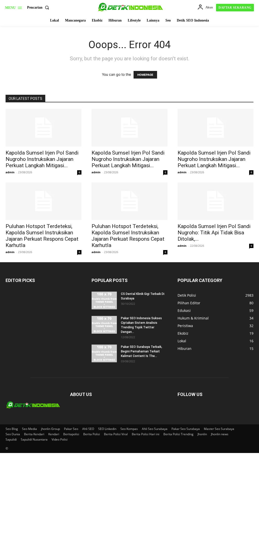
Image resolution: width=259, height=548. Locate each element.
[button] (39, 7)
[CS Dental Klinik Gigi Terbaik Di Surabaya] (104, 300)
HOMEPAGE (145, 75)
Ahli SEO (88, 429)
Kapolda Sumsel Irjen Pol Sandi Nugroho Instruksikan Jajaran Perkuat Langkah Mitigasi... (42, 159)
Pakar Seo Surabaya (185, 429)
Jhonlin (202, 434)
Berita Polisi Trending (178, 434)
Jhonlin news (219, 434)
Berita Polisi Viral (116, 434)
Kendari (53, 434)
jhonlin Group (50, 429)
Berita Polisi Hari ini (145, 434)
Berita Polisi (91, 434)
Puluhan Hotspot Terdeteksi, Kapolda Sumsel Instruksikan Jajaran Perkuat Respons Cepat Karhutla (42, 235)
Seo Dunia (13, 434)
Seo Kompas (129, 429)
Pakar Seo (71, 429)
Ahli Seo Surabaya (154, 429)
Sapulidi (11, 439)
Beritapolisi (71, 434)
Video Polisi (60, 439)
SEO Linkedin (107, 429)
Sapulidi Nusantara (34, 439)
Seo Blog (12, 429)
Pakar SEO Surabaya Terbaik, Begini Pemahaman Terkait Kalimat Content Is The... (141, 351)
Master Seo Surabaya (219, 429)
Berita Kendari (34, 434)
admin (10, 172)
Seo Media (29, 429)
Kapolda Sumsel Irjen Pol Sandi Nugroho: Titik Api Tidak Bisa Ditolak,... (214, 232)
